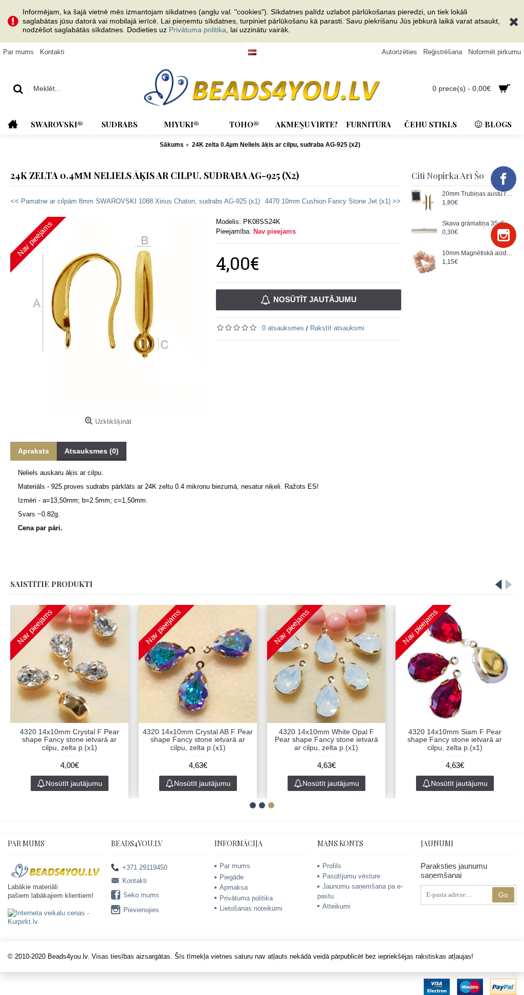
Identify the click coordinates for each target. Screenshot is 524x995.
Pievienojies (141, 910)
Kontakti (134, 881)
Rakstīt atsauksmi (337, 328)
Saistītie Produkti (51, 584)
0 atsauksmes (283, 328)
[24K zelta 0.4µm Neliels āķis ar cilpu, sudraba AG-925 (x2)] (108, 314)
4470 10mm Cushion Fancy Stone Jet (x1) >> (333, 201)
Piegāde (232, 877)
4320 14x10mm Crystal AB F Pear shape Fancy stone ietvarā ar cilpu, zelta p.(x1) (198, 740)
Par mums (235, 866)
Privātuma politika (197, 30)
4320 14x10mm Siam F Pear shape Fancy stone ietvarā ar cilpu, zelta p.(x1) (454, 740)
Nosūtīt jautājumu (315, 299)
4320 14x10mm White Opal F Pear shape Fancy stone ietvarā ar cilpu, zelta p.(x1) (326, 740)
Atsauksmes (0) (91, 451)
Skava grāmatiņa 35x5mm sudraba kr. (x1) (478, 223)
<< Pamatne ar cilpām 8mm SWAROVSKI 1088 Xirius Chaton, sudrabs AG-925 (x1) (135, 201)
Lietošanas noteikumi (251, 908)
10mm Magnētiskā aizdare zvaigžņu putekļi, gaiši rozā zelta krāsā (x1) (478, 253)
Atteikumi (336, 906)
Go (503, 895)
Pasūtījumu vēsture (351, 876)
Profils (331, 866)
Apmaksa (234, 887)
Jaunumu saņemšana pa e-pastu (360, 891)
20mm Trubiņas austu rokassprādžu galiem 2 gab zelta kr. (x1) (478, 194)
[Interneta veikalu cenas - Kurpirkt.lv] (55, 921)
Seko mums (141, 895)
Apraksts (33, 451)
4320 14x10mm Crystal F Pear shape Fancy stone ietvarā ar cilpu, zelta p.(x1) (69, 740)
